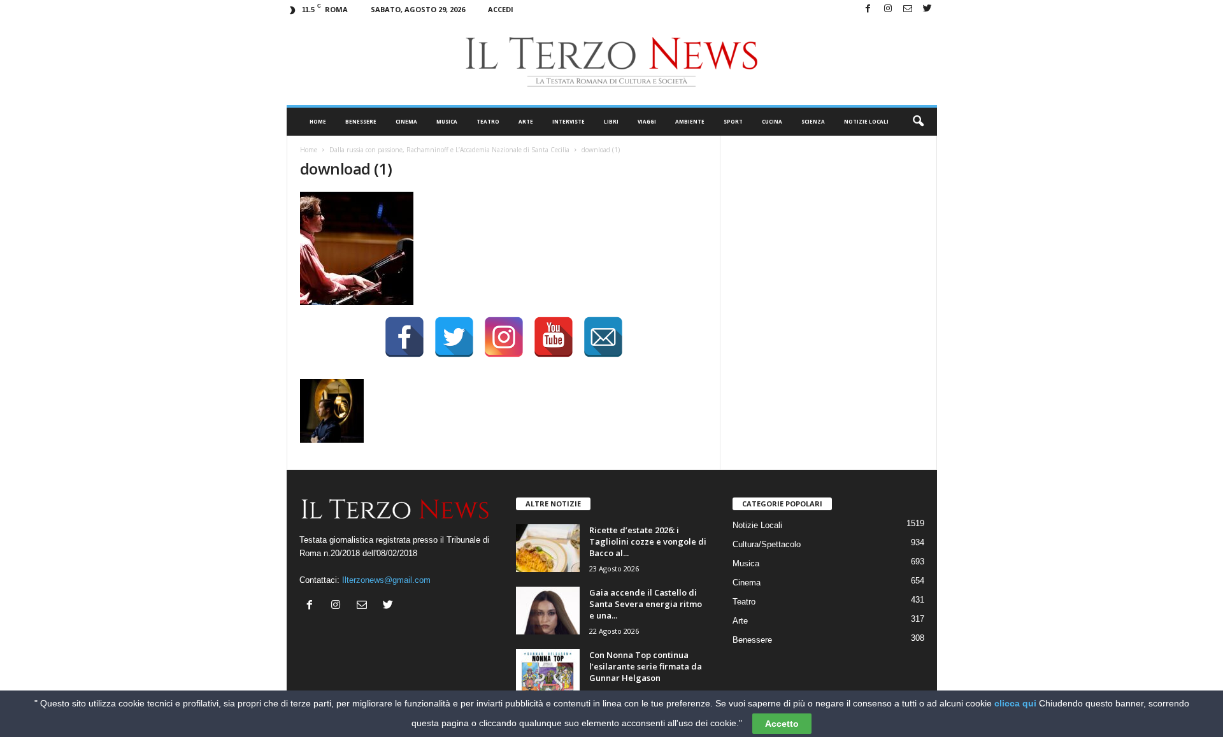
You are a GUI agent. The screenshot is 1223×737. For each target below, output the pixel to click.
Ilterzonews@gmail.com (386, 580)
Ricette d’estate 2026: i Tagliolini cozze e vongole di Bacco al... (647, 541)
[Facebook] (868, 9)
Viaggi (647, 121)
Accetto (782, 724)
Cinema (406, 121)
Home (318, 121)
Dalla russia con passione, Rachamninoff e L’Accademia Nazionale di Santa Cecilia (449, 149)
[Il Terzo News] (612, 61)
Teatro (487, 121)
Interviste (568, 121)
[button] (918, 122)
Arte (526, 121)
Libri (611, 121)
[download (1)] (504, 248)
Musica (446, 121)
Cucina (772, 121)
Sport (733, 121)
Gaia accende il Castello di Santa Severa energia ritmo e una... (645, 604)
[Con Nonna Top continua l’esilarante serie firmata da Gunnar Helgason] (548, 673)
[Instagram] (888, 9)
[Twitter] (927, 9)
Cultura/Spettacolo (767, 544)
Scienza (813, 121)
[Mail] (907, 9)
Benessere (360, 121)
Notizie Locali (866, 121)
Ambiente (689, 121)
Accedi (500, 9)
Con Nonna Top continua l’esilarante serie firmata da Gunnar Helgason (645, 666)
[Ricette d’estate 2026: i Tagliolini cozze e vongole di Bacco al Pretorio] (548, 548)
